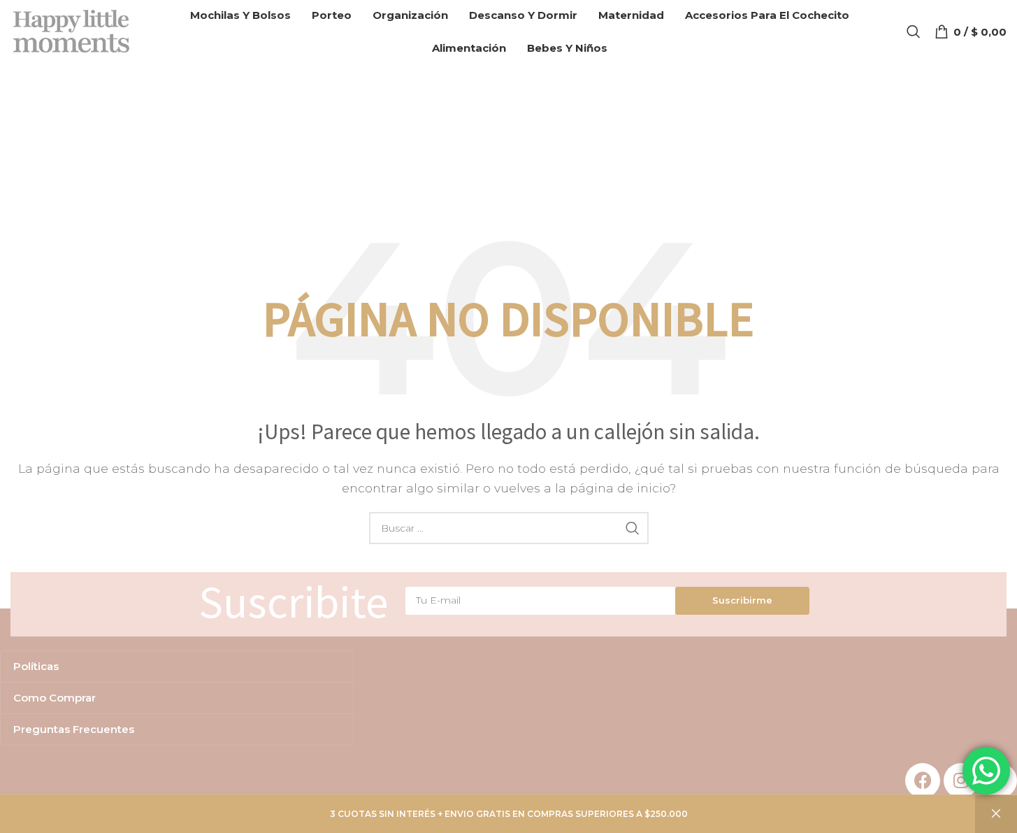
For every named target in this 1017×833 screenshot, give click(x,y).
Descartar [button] (996, 814)
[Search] (914, 31)
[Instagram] (961, 780)
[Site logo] (71, 30)
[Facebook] (922, 780)
